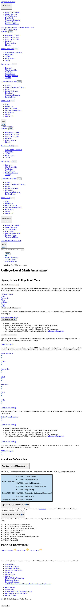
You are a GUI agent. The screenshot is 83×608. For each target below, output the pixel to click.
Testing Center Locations (9, 317)
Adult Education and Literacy (15, 87)
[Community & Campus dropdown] (19, 81)
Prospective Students (12, 12)
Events (7, 89)
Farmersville (5, 298)
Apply (31, 27)
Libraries (8, 45)
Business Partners (11, 22)
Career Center (10, 74)
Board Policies (10, 587)
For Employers (10, 97)
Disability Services (11, 76)
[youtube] (9, 604)
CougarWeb (25, 27)
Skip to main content (8, 2)
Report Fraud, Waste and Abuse (16, 593)
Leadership (9, 106)
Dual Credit (9, 18)
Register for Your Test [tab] (9, 285)
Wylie (3, 306)
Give (5, 27)
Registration (9, 54)
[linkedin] (12, 604)
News (7, 104)
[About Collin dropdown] (12, 101)
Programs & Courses (12, 35)
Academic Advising (12, 37)
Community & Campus (9, 81)
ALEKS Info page (7, 344)
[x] (4, 604)
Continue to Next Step (8, 408)
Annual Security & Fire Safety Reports (18, 591)
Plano (3, 304)
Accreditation (9, 564)
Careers (7, 114)
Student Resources (11, 257)
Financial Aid (9, 58)
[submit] (22, 249)
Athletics (8, 85)
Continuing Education (12, 20)
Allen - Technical (7, 294)
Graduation (9, 72)
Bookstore (8, 68)
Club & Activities (11, 70)
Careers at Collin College (13, 570)
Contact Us (9, 116)
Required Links (10, 595)
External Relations (11, 91)
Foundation (9, 93)
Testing (7, 60)
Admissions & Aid (7, 49)
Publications (9, 112)
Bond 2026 (17, 27)
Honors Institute (10, 43)
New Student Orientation (13, 53)
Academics (4, 31)
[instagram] (6, 604)
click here (42, 509)
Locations (8, 41)
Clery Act (8, 572)
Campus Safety (10, 574)
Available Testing (11, 261)
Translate (10, 27)
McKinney (4, 302)
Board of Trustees (11, 108)
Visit (2, 27)
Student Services (6, 64)
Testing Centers (10, 259)
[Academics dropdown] (10, 31)
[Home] (6, 256)
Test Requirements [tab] (8, 319)
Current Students (11, 14)
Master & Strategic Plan (13, 110)
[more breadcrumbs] (7, 253)
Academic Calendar (12, 39)
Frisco (3, 300)
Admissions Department (56, 331)
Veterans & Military (12, 24)
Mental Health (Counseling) (14, 578)
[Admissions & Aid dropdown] (16, 49)
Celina (3, 296)
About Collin (5, 101)
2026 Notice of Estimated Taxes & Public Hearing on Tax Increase (28, 584)
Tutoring (8, 78)
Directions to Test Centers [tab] (10, 308)
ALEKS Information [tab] (8, 335)
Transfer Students (11, 16)
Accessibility (9, 589)
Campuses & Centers (12, 568)
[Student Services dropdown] (14, 64)
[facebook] (2, 604)
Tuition (7, 56)
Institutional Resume (12, 580)
